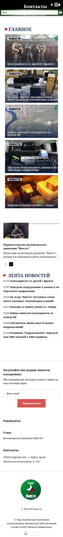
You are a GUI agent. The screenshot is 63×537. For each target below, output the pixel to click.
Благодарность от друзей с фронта (31, 64)
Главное (20, 29)
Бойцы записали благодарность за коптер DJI (29, 133)
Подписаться (31, 403)
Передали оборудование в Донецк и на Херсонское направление (32, 169)
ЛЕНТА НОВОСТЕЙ (28, 275)
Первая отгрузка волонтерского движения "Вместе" (25, 246)
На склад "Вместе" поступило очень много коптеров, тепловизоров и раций (33, 98)
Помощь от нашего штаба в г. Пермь (31, 205)
